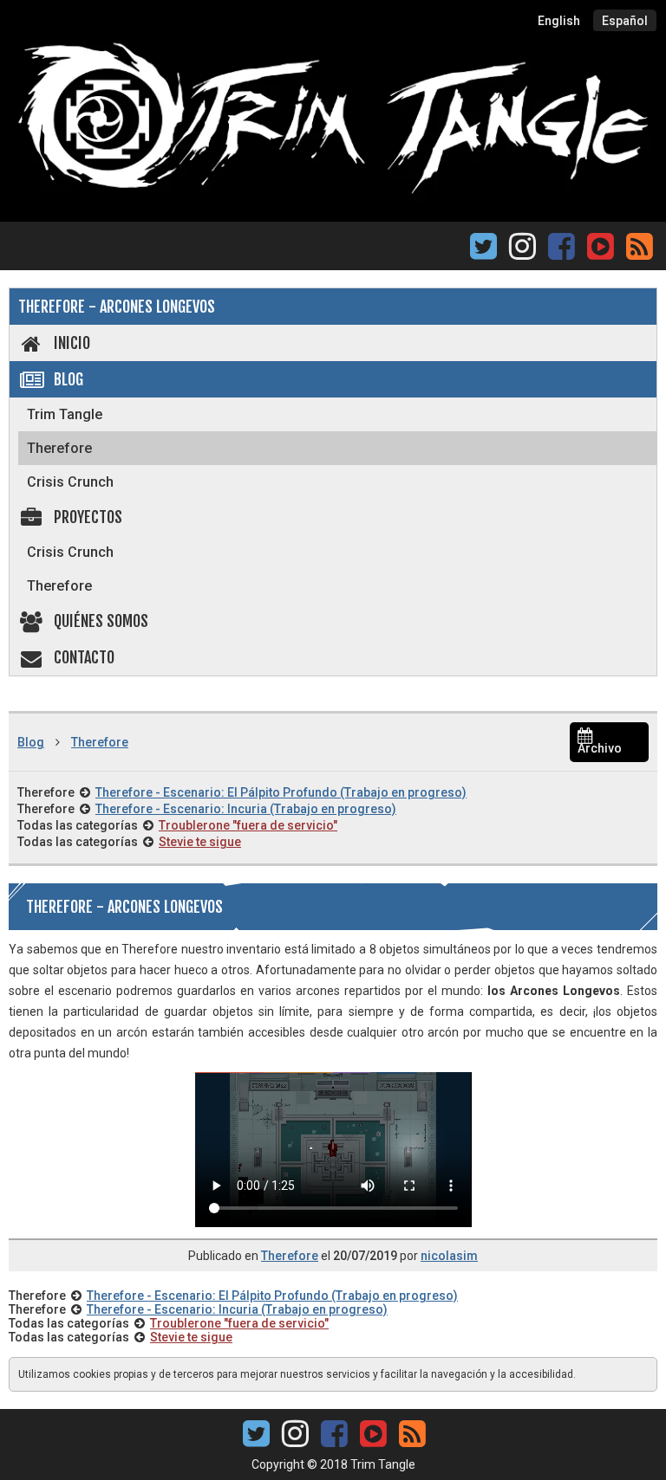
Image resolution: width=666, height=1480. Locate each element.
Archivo (600, 748)
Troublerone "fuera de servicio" (248, 825)
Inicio (72, 342)
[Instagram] (522, 251)
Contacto (84, 657)
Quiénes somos (101, 620)
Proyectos (88, 517)
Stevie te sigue (200, 842)
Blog (68, 379)
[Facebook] (561, 251)
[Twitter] (483, 251)
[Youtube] (600, 245)
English (559, 21)
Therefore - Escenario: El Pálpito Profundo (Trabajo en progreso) (281, 792)
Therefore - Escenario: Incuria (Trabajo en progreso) (245, 809)
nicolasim (449, 1256)
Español (625, 21)
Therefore (59, 448)
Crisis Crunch (70, 482)
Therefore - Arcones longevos (116, 306)
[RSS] (639, 251)
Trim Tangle (64, 414)
